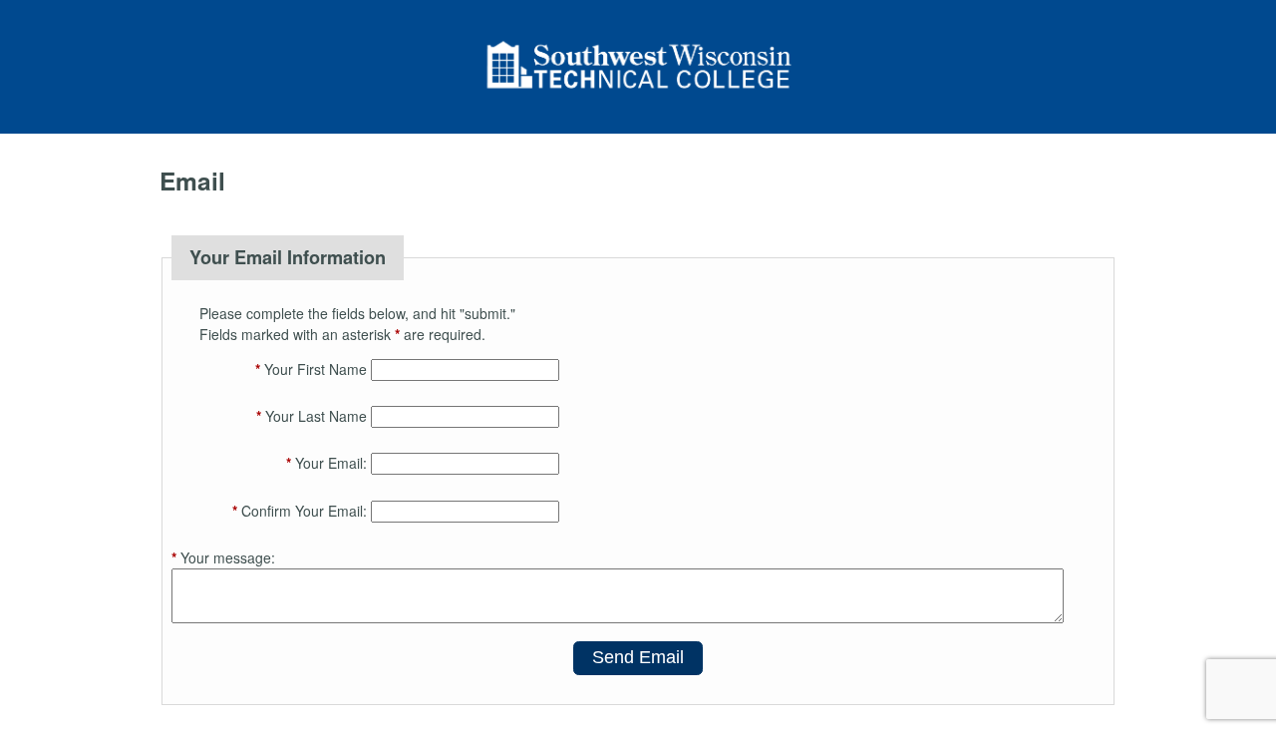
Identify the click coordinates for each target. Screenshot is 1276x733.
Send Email (638, 657)
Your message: (223, 557)
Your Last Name (311, 416)
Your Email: (326, 463)
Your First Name (311, 369)
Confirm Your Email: (299, 511)
